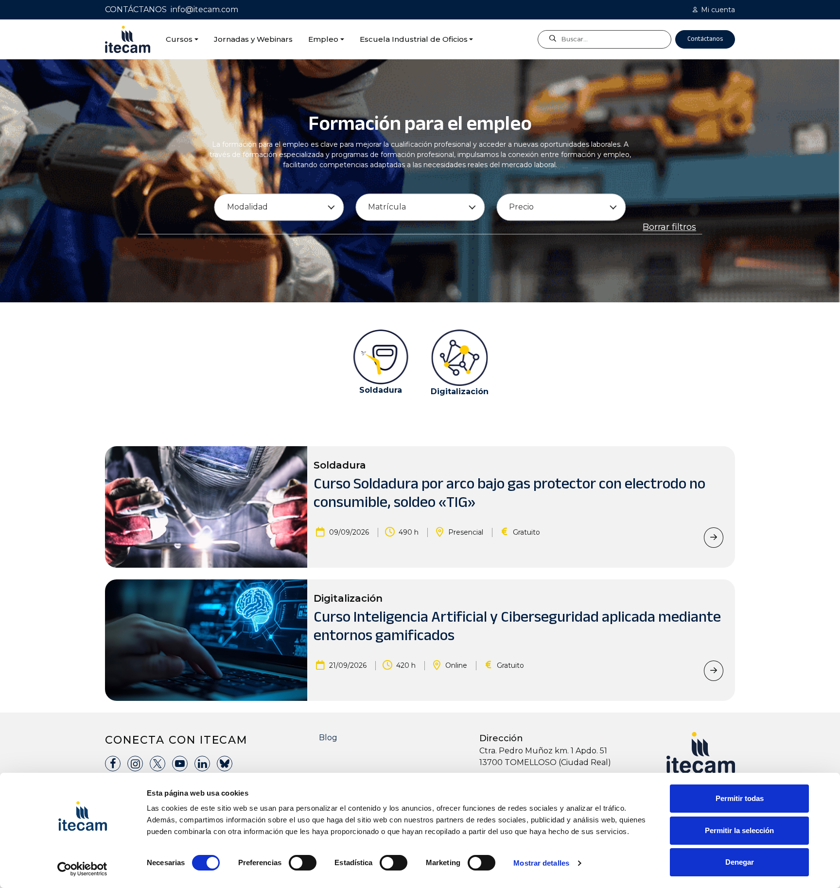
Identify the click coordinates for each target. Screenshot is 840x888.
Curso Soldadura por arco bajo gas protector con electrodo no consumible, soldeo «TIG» (509, 493)
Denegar (739, 862)
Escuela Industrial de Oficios (414, 39)
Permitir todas (740, 798)
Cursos (179, 39)
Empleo (323, 39)
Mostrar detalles (541, 863)
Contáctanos (705, 39)
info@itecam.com (204, 9)
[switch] (302, 863)
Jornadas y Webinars (253, 39)
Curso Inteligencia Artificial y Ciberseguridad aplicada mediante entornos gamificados (517, 626)
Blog (328, 737)
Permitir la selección (739, 830)
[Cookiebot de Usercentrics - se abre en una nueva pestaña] (82, 869)
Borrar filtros (669, 227)
